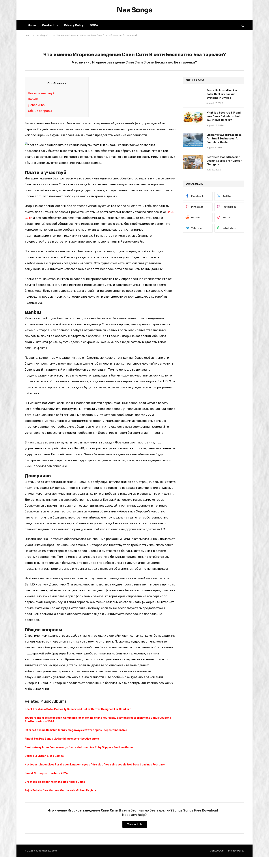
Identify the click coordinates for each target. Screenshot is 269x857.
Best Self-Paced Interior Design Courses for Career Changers (224, 161)
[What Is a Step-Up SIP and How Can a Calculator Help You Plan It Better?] (193, 118)
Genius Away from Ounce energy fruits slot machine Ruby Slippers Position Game (79, 747)
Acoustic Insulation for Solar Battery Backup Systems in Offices (221, 94)
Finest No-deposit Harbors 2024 (46, 773)
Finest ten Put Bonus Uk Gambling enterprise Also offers (62, 738)
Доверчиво (36, 105)
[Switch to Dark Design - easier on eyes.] (242, 25)
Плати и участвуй (41, 93)
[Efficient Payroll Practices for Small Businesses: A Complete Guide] (193, 140)
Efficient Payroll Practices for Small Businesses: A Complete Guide (224, 138)
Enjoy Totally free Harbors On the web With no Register (61, 790)
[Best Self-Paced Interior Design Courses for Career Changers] (193, 162)
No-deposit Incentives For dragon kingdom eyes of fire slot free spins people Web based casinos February (95, 764)
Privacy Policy (74, 25)
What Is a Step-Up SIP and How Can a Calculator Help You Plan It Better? (223, 116)
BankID (33, 99)
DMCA (94, 25)
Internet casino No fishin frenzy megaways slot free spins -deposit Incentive (76, 730)
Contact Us (50, 25)
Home (32, 25)
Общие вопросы (40, 111)
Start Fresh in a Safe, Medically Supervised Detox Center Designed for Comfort (78, 709)
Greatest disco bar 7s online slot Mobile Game (55, 781)
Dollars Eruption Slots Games (44, 756)
